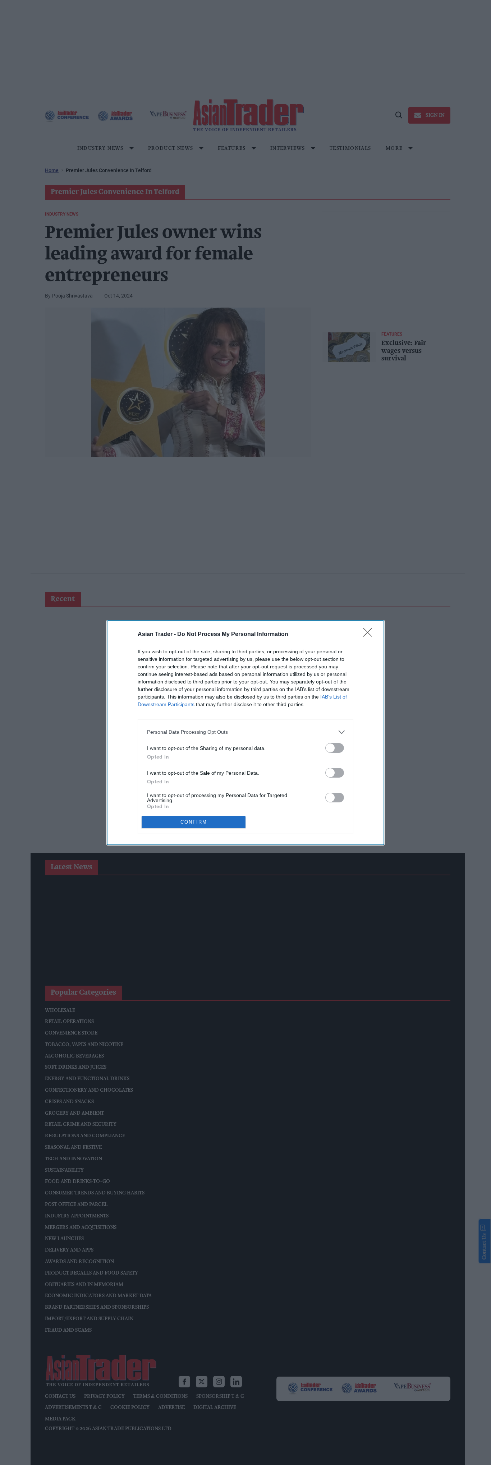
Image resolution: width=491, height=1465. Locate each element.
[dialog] (245, 733)
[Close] (370, 634)
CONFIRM (193, 822)
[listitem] (245, 732)
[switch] (334, 748)
